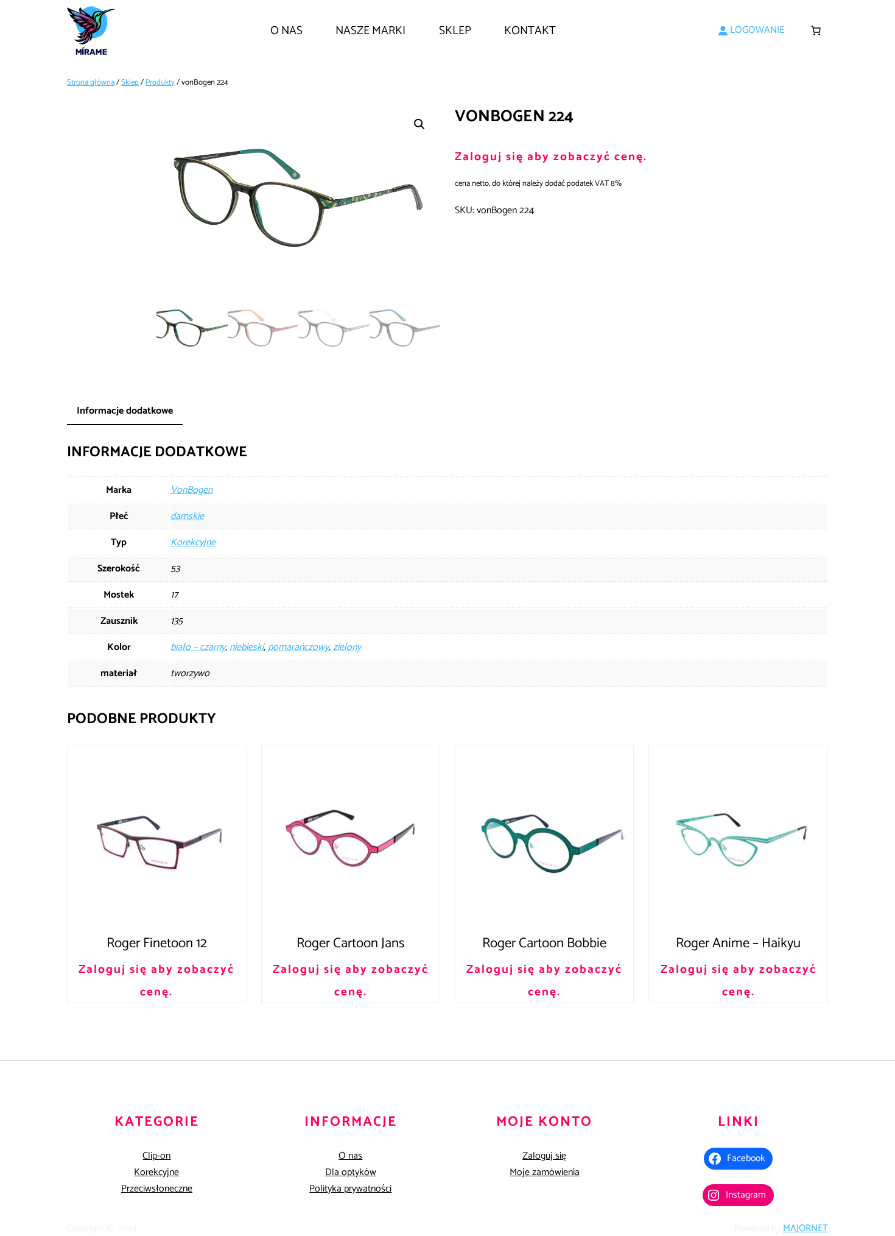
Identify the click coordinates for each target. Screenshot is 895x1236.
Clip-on (156, 1156)
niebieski (247, 647)
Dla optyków (350, 1172)
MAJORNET (805, 1228)
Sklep (130, 82)
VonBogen (191, 490)
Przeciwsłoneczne (156, 1189)
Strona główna (90, 82)
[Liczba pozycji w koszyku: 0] (816, 30)
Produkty (160, 82)
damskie (187, 516)
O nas (350, 1156)
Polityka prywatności (350, 1189)
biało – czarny (197, 647)
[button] (419, 124)
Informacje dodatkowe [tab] (125, 411)
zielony (347, 647)
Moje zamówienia (545, 1172)
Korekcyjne (193, 542)
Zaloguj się (544, 1156)
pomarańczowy (298, 647)
